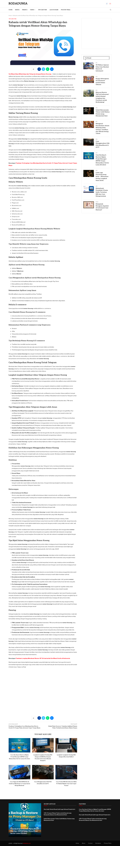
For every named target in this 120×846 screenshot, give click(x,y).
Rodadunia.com (27, 843)
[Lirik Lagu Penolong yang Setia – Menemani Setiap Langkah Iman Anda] (88, 173)
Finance (24, 10)
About (83, 843)
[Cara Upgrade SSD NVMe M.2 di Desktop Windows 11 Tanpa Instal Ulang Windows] (19, 772)
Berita (17, 10)
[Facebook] (107, 3)
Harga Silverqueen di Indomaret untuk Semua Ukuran (102, 81)
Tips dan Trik (42, 10)
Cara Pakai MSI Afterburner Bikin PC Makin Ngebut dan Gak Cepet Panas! (66, 783)
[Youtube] (110, 3)
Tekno (32, 10)
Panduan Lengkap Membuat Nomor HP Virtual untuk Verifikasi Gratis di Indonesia (43, 658)
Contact (90, 843)
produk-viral (65, 10)
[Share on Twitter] (43, 69)
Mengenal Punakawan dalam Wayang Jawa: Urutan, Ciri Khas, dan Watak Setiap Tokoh (102, 128)
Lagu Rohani (54, 10)
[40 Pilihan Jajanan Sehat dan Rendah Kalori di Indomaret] (88, 65)
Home (10, 10)
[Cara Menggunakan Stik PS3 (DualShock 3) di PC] (43, 772)
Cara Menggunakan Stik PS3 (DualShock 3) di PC (102, 144)
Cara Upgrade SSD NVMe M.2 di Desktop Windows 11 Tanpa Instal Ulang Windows (19, 783)
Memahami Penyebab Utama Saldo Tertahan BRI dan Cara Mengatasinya (102, 192)
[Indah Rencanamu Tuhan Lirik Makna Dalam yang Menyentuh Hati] (88, 110)
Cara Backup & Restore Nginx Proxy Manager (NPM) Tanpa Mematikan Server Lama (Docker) (19, 756)
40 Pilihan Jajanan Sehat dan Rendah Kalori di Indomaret (102, 68)
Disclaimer (98, 843)
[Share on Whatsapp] (47, 69)
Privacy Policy (107, 843)
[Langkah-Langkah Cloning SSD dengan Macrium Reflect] (66, 745)
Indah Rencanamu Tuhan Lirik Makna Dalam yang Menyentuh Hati (103, 113)
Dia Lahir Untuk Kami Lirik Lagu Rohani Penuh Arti (59, 809)
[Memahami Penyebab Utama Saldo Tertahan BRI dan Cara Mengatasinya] (88, 189)
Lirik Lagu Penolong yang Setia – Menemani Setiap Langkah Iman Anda (102, 176)
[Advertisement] (43, 693)
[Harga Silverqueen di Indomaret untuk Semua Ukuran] (88, 79)
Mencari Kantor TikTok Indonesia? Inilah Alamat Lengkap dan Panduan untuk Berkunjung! (102, 97)
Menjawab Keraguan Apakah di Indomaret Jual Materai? (102, 207)
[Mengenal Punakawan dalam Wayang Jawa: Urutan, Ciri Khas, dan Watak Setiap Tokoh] (88, 124)
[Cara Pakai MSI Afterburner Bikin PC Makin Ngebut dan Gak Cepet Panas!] (66, 772)
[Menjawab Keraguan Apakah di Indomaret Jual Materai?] (88, 204)
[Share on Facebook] (39, 69)
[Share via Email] (52, 69)
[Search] (110, 10)
